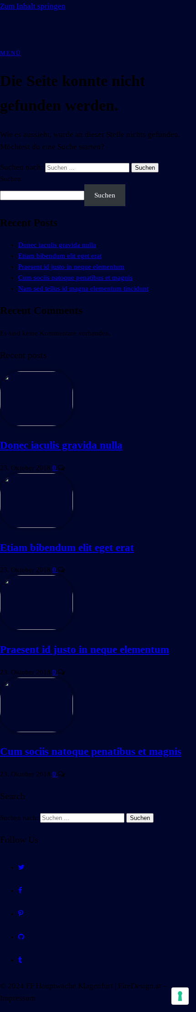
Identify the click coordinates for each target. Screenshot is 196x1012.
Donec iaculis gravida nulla (57, 244)
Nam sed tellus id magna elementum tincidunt (83, 288)
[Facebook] (20, 890)
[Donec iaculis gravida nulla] (36, 423)
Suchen (10, 178)
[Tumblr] (20, 960)
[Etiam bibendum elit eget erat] (36, 525)
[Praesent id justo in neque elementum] (36, 627)
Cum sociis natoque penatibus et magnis (75, 277)
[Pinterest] (20, 913)
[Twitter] (21, 867)
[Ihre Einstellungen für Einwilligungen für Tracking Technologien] (180, 996)
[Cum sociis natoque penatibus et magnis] (36, 730)
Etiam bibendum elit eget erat (60, 255)
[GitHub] (21, 937)
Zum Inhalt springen (33, 6)
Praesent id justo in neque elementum (71, 266)
